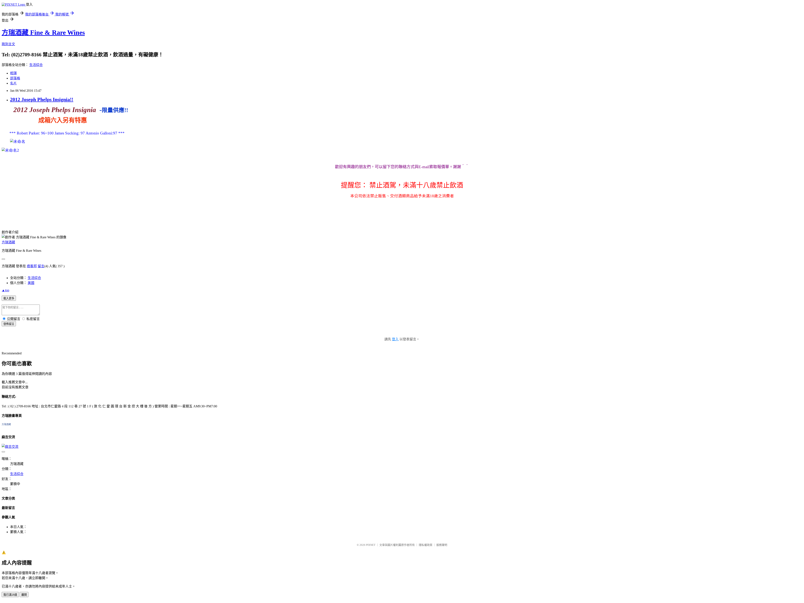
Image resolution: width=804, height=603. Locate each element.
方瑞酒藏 (8, 242)
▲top (5, 290)
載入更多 (8, 298)
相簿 (13, 73)
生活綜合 (36, 65)
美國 (31, 283)
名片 (13, 83)
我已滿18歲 (10, 594)
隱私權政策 (425, 544)
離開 (24, 594)
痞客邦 (32, 266)
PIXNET (370, 544)
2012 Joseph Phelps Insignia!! (41, 99)
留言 (41, 266)
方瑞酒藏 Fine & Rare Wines (43, 32)
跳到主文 (8, 44)
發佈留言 (8, 323)
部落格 (15, 78)
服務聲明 (441, 544)
